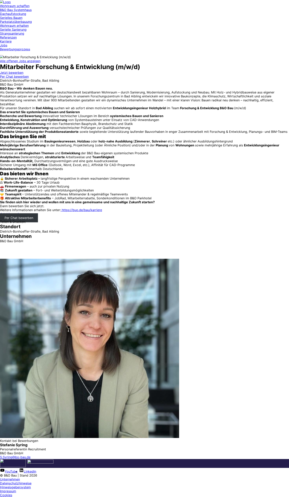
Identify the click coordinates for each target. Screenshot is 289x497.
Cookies (6, 495)
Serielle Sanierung (13, 29)
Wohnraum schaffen (14, 6)
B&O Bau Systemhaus (16, 10)
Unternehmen (10, 479)
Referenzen (8, 37)
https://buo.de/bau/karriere (81, 210)
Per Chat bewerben (14, 77)
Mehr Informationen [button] (14, 253)
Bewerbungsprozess (15, 49)
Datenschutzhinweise (15, 483)
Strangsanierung (12, 33)
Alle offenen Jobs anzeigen (20, 61)
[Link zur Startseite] (5, 2)
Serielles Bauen (11, 18)
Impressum (8, 491)
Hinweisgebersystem (15, 487)
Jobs (3, 45)
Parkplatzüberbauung (16, 22)
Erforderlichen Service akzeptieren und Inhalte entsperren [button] (43, 257)
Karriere (6, 41)
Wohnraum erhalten (14, 26)
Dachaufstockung (13, 14)
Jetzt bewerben (11, 73)
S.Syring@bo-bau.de (15, 457)
